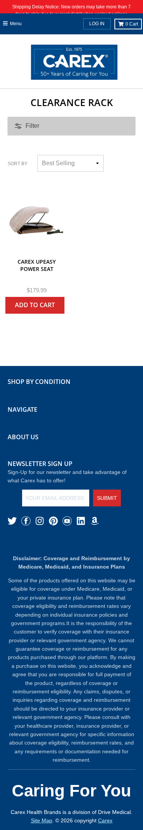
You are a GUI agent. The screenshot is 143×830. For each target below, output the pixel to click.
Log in (96, 23)
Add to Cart (35, 305)
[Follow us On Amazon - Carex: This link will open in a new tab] (94, 520)
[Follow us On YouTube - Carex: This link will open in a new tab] (67, 520)
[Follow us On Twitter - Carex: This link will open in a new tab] (12, 520)
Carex (105, 820)
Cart (131, 24)
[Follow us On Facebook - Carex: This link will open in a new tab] (26, 520)
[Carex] (74, 64)
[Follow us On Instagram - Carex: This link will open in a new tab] (39, 520)
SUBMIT (107, 498)
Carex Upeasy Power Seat (37, 265)
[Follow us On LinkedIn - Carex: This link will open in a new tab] (80, 520)
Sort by (17, 163)
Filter (32, 125)
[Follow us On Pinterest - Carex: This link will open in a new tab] (53, 520)
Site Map (41, 820)
